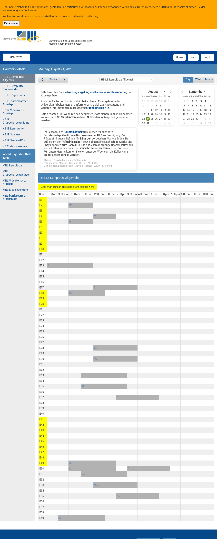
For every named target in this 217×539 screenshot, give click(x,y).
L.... (71, 468)
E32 (41, 369)
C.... (83, 375)
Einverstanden (11, 23)
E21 (41, 309)
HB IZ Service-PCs (14, 140)
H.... (71, 221)
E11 (41, 254)
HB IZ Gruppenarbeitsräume (16, 121)
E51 (41, 474)
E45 (41, 441)
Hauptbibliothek (73, 132)
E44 (41, 435)
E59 (41, 518)
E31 (41, 364)
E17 (41, 287)
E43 (41, 430)
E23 (41, 320)
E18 (41, 293)
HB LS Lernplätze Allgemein (13, 78)
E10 (41, 249)
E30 (41, 359)
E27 (41, 342)
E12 (41, 260)
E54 (41, 490)
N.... (96, 216)
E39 (41, 408)
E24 (41, 325)
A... (71, 463)
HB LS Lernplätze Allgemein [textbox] (117, 79)
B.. (95, 347)
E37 (41, 397)
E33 (41, 375)
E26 (41, 336)
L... (49, 265)
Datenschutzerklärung (85, 16)
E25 (41, 331)
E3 (40, 210)
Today (53, 79)
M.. (83, 386)
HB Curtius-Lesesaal (15, 146)
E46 (41, 446)
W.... (71, 205)
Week (198, 79)
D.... (129, 468)
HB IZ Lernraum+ (13, 128)
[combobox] (126, 79)
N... (60, 517)
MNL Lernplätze (12, 165)
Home (179, 57)
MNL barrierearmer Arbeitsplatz (14, 197)
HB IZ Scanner (11, 134)
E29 (41, 353)
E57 (41, 507)
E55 (41, 496)
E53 (41, 485)
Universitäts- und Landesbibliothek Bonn (70, 40)
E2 (40, 205)
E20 (41, 304)
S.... (96, 287)
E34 (41, 380)
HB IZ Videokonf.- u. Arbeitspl (15, 112)
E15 (41, 276)
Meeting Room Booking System (65, 43)
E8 (40, 238)
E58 (41, 512)
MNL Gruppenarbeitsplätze (16, 173)
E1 (40, 199)
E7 (40, 232)
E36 (41, 391)
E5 (40, 221)
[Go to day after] (64, 80)
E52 (41, 479)
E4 (40, 216)
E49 (41, 463)
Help (193, 57)
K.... (119, 495)
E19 (41, 298)
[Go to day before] (42, 80)
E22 (41, 315)
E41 (41, 419)
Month (209, 79)
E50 (41, 468)
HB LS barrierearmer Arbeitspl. (15, 102)
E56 (41, 501)
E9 (40, 243)
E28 (41, 348)
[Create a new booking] (52, 200)
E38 (41, 402)
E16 (41, 282)
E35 (41, 386)
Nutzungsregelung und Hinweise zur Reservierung (97, 92)
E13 (41, 265)
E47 (41, 452)
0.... (71, 292)
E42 (41, 424)
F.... (119, 397)
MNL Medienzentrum (15, 189)
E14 (41, 271)
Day (188, 79)
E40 (41, 413)
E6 (40, 227)
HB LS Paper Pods (14, 95)
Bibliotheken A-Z (99, 107)
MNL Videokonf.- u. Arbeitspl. (14, 182)
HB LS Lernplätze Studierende (13, 87)
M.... (96, 484)
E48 (41, 457)
